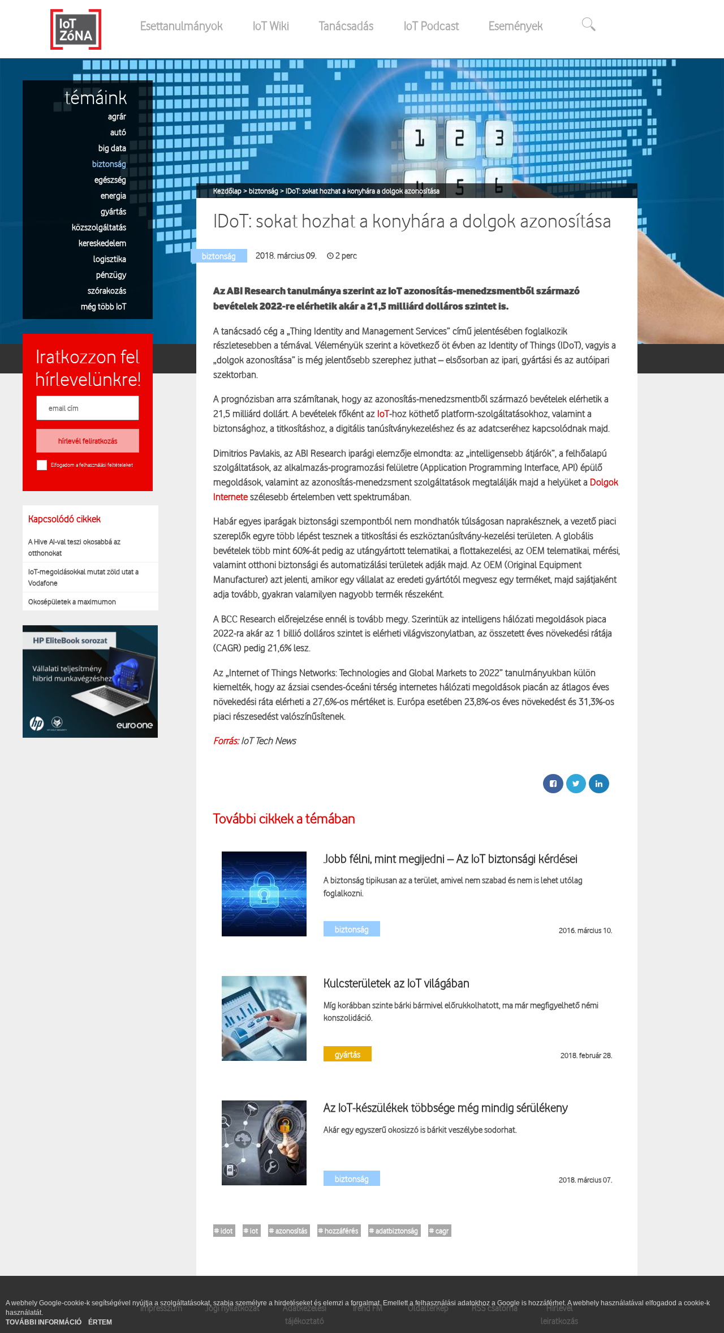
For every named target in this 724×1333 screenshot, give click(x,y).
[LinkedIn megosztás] (599, 783)
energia (113, 195)
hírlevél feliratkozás (87, 440)
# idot (223, 1230)
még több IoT (103, 305)
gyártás (113, 210)
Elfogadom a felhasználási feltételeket (92, 464)
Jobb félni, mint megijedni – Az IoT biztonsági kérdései (451, 858)
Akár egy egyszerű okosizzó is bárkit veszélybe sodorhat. (420, 1129)
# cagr (439, 1230)
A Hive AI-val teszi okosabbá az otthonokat (74, 547)
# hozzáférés (338, 1230)
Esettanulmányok (181, 25)
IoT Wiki (271, 25)
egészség (110, 179)
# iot (251, 1230)
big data (112, 147)
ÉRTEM (100, 1322)
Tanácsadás (346, 25)
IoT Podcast (431, 25)
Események (516, 25)
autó (118, 131)
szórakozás (107, 290)
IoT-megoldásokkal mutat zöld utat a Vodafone (83, 577)
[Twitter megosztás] (576, 783)
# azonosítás (288, 1230)
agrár (117, 115)
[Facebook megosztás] (553, 783)
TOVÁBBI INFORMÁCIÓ (44, 1322)
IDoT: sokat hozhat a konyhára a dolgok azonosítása (362, 190)
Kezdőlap (228, 190)
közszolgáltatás (99, 226)
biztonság (109, 163)
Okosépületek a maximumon (72, 601)
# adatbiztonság (393, 1230)
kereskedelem (102, 242)
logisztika (109, 258)
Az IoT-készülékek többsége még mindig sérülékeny (446, 1107)
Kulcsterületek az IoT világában (396, 982)
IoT (382, 413)
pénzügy (111, 274)
